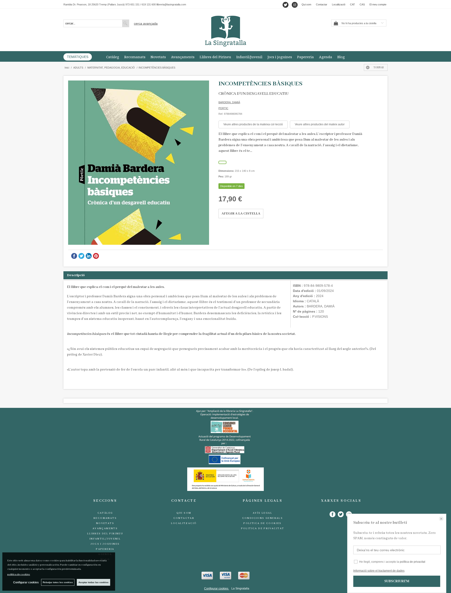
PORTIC (223, 108)
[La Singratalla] (225, 31)
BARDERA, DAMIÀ (229, 102)
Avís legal (262, 513)
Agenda (325, 56)
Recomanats (134, 56)
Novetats (158, 56)
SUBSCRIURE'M (396, 581)
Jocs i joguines (280, 56)
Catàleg (112, 56)
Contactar (321, 4)
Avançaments (182, 56)
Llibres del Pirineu (215, 56)
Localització (338, 4)
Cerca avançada (146, 23)
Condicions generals (262, 518)
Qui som (306, 4)
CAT (352, 4)
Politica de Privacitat (262, 528)
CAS (362, 4)
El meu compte (377, 4)
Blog (341, 56)
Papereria (305, 56)
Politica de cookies (262, 523)
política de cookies (18, 574)
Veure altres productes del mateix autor (320, 124)
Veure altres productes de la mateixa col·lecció (253, 124)
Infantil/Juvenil (249, 56)
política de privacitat (412, 561)
